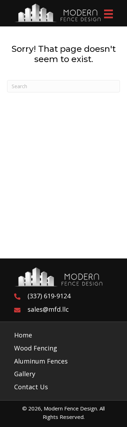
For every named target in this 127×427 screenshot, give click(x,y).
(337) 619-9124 (49, 296)
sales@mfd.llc (48, 309)
